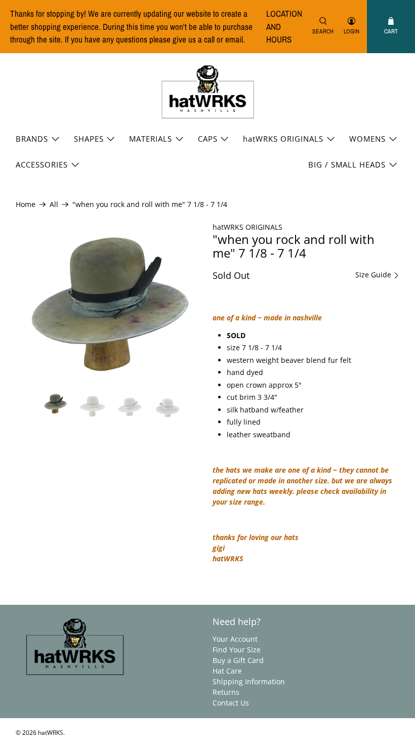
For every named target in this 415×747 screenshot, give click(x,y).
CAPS (208, 139)
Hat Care (227, 671)
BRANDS (32, 139)
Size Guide (374, 274)
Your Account (235, 639)
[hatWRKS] (208, 92)
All (54, 204)
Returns (226, 692)
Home (25, 204)
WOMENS (367, 139)
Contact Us (231, 703)
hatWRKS (50, 732)
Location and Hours (284, 26)
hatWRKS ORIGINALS (283, 139)
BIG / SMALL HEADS (347, 164)
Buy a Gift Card (238, 660)
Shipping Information (249, 681)
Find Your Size (237, 649)
